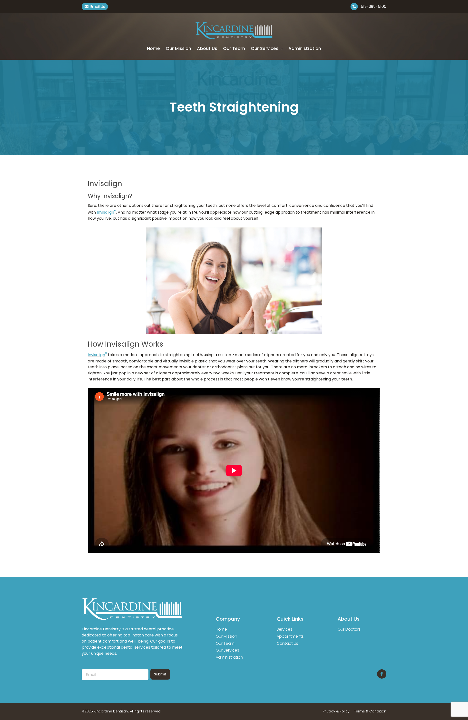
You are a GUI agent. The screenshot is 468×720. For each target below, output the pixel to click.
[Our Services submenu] (281, 48)
